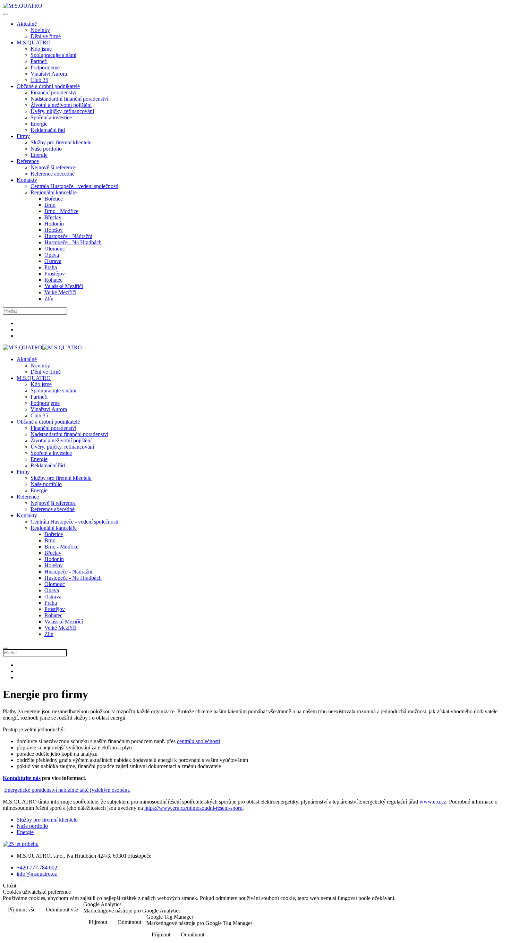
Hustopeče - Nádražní (68, 236)
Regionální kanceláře (54, 192)
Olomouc (54, 249)
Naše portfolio (46, 149)
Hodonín (54, 224)
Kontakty (27, 180)
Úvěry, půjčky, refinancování (62, 111)
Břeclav (52, 217)
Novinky (40, 30)
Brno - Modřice (61, 211)
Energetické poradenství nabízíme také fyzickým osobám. (67, 790)
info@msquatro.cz (37, 874)
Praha (50, 267)
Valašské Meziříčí (63, 286)
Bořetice (53, 199)
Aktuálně (27, 24)
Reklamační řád (48, 130)
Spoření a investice (51, 117)
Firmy (23, 136)
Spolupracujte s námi (53, 55)
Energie (39, 124)
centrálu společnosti (198, 741)
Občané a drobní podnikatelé (48, 86)
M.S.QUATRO (34, 42)
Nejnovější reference (53, 167)
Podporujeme (45, 67)
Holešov (53, 230)
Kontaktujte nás (22, 778)
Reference (28, 161)
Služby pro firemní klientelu (61, 142)
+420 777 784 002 (37, 867)
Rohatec (53, 280)
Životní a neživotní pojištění (61, 105)
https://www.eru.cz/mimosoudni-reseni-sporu (193, 808)
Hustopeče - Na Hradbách (73, 242)
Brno (50, 205)
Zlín (48, 298)
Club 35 (39, 80)
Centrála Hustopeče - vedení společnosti (74, 186)
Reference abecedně (53, 174)
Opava (51, 255)
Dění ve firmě (46, 36)
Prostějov (54, 274)
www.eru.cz (432, 802)
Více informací (485, 910)
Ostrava (52, 261)
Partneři (39, 61)
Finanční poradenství (53, 92)
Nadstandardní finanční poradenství (69, 99)
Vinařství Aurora (49, 74)
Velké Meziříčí (60, 292)
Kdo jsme (41, 49)
